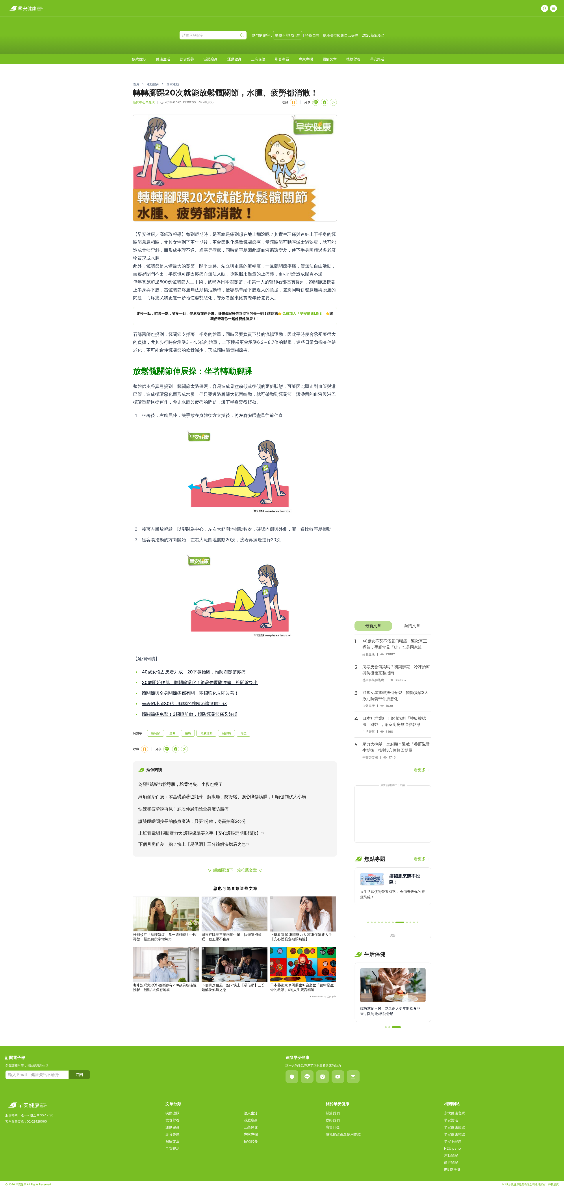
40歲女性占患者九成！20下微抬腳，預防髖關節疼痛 (194, 672)
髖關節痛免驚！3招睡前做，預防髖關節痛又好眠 (189, 714)
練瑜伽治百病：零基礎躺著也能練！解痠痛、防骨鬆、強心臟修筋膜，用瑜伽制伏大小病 (222, 796)
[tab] (373, 626)
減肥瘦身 (211, 59)
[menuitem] (139, 59)
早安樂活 (377, 59)
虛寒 (172, 733)
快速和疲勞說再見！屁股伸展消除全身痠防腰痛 (183, 809)
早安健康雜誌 (454, 1134)
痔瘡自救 (312, 35)
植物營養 (353, 59)
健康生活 (163, 59)
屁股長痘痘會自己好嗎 (340, 35)
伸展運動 (206, 733)
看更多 (420, 770)
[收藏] (293, 102)
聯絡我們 (333, 1120)
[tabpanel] (392, 703)
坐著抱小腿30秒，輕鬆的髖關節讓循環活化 (184, 703)
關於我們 (333, 1113)
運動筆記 (451, 1155)
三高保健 (258, 59)
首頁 (136, 84)
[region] (235, 316)
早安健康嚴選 (454, 1127)
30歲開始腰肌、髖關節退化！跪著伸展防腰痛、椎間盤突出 (200, 682)
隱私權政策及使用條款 (343, 1134)
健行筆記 (451, 1162)
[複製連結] (333, 102)
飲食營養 (187, 59)
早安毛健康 (453, 1141)
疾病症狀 (139, 59)
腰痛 (188, 733)
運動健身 (234, 59)
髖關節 (155, 733)
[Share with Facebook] (324, 102)
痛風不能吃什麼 (287, 35)
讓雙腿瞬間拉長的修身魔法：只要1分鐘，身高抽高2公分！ (194, 821)
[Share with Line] (315, 102)
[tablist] (392, 626)
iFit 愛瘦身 (452, 1169)
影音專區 (282, 59)
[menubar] (258, 59)
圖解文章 (330, 59)
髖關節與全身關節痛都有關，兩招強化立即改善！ (190, 693)
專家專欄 (306, 59)
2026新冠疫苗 (373, 35)
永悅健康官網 (454, 1113)
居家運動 (173, 84)
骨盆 (243, 733)
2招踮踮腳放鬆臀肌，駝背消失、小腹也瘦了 (180, 784)
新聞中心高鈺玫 (144, 102)
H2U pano (452, 1148)
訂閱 (79, 1075)
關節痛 (226, 733)
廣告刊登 (333, 1127)
